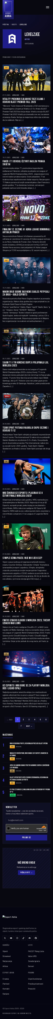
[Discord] (29, 938)
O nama (6, 979)
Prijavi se (26, 837)
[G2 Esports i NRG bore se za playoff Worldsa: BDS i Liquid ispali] (26, 679)
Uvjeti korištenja (35, 979)
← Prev (9, 720)
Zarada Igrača (34, 961)
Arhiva (5, 966)
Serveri (31, 966)
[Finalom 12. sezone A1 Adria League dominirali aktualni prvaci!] (26, 223)
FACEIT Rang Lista (36, 951)
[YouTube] (11, 938)
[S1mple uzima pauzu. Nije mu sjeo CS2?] (26, 552)
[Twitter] (5, 938)
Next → (29, 726)
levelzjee (15, 95)
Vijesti (14, 24)
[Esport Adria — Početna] (13, 919)
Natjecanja (7, 961)
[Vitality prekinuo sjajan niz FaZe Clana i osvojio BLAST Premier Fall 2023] (26, 93)
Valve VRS (32, 956)
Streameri (7, 956)
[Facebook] (35, 938)
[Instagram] (17, 938)
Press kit (31, 989)
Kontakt (6, 989)
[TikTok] (23, 938)
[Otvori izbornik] (47, 7)
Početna (6, 24)
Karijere (6, 994)
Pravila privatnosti (35, 984)
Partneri (6, 984)
